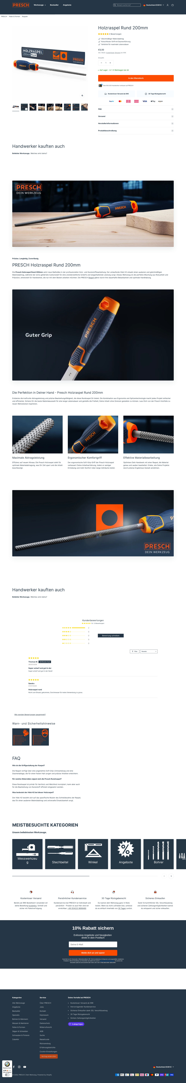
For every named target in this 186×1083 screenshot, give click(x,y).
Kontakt (43, 1011)
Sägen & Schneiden (20, 1031)
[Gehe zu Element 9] (84, 107)
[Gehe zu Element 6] (58, 107)
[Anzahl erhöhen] (110, 62)
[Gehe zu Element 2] (24, 107)
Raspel (91, 278)
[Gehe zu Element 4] (41, 107)
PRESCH (4, 16)
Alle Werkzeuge (18, 1003)
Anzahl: (101, 58)
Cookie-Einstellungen (48, 1051)
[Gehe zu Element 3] (32, 107)
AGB (41, 1031)
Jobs (42, 1007)
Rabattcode (44, 1039)
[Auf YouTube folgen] (24, 1066)
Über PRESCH (45, 1003)
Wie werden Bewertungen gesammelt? (30, 714)
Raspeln (25, 16)
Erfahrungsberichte (47, 1047)
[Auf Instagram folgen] (19, 1066)
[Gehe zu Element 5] (50, 107)
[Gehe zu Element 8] (76, 107)
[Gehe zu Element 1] (15, 107)
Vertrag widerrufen (48, 1056)
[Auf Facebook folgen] (13, 1066)
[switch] (7, 1075)
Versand (43, 1019)
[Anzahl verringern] (101, 62)
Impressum (44, 1015)
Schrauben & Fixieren (20, 1035)
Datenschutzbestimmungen (107, 960)
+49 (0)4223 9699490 (77, 908)
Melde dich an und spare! (93, 953)
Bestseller (54, 5)
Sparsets (15, 1015)
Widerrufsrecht (46, 1027)
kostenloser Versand (113, 53)
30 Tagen (122, 908)
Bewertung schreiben (110, 635)
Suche (42, 1035)
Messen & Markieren (20, 1023)
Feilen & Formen (14, 16)
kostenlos (33, 906)
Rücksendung (45, 1043)
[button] (103, 34)
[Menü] (11, 1061)
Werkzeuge (39, 5)
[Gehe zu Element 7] (67, 107)
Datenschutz (45, 1023)
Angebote (67, 5)
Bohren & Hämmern (20, 1019)
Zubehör (15, 1039)
